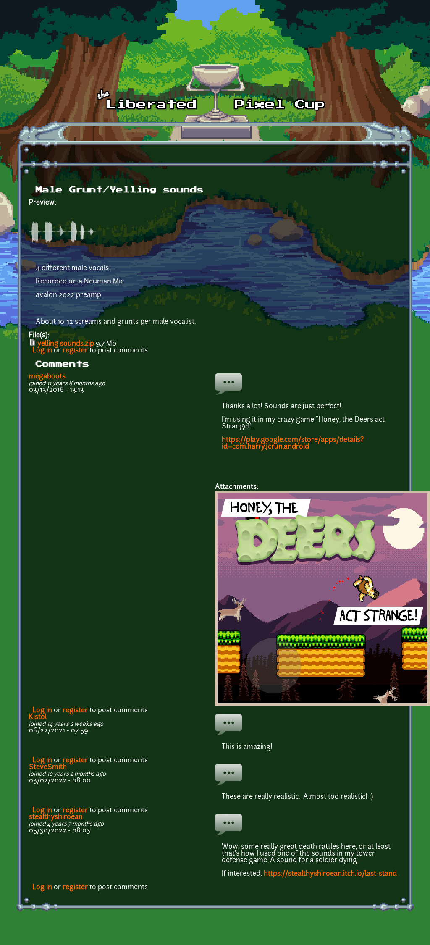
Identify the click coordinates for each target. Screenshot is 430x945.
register (75, 350)
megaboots (47, 376)
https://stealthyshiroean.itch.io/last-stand (330, 874)
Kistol (38, 717)
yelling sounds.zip (65, 344)
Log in (42, 350)
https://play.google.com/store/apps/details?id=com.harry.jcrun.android (293, 443)
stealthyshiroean (56, 817)
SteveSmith (48, 767)
